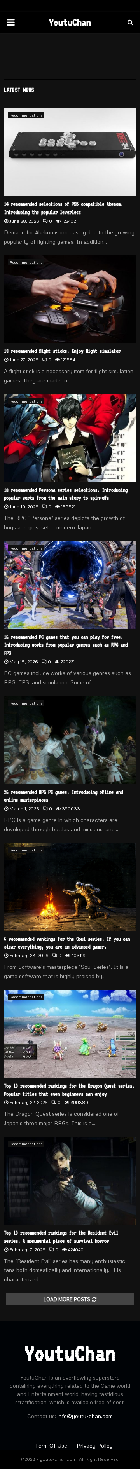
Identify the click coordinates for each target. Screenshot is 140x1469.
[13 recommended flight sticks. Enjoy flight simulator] (70, 299)
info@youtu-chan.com (85, 1416)
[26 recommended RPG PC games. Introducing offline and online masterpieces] (70, 740)
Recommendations (26, 115)
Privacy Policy (95, 1445)
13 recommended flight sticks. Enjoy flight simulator (62, 351)
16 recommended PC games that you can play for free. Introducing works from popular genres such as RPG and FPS (66, 645)
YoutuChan (70, 22)
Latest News (19, 89)
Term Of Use (52, 1445)
